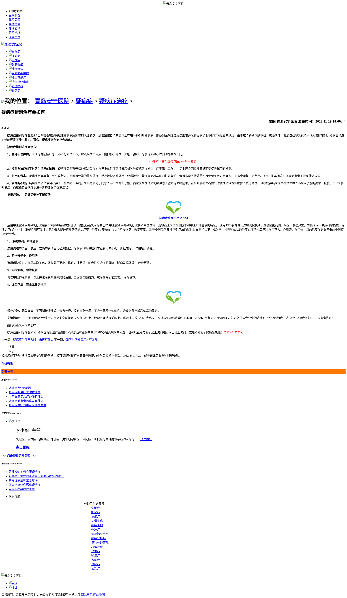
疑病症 (84, 101)
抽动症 (95, 568)
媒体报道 (14, 24)
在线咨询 (14, 28)
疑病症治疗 (113, 101)
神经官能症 (98, 538)
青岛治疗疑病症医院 (22, 489)
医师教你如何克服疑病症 (24, 471)
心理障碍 (97, 546)
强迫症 (95, 529)
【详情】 (146, 439)
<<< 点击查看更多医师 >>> (18, 455)
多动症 (95, 559)
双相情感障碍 (100, 533)
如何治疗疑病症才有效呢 (82, 339)
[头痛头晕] (16, 64)
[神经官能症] (17, 77)
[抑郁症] (14, 55)
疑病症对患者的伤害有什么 (26, 400)
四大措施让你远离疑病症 (24, 484)
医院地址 (14, 32)
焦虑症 (95, 516)
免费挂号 (7, 371)
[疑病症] (14, 90)
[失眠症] (14, 51)
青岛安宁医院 (52, 101)
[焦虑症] (14, 60)
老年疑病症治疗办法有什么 (26, 396)
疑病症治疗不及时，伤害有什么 (33, 339)
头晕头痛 (97, 520)
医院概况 (14, 15)
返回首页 (14, 37)
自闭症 (95, 564)
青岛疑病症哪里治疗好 (23, 480)
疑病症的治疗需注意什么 (24, 392)
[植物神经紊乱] (19, 81)
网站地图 (99, 594)
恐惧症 (95, 551)
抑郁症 (95, 512)
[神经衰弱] (16, 68)
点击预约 (23, 447)
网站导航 (87, 594)
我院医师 (14, 19)
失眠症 (95, 507)
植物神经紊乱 (100, 542)
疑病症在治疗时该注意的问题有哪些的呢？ (36, 476)
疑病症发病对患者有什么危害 (27, 405)
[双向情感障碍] (19, 73)
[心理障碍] (16, 86)
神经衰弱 (97, 525)
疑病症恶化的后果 (20, 387)
